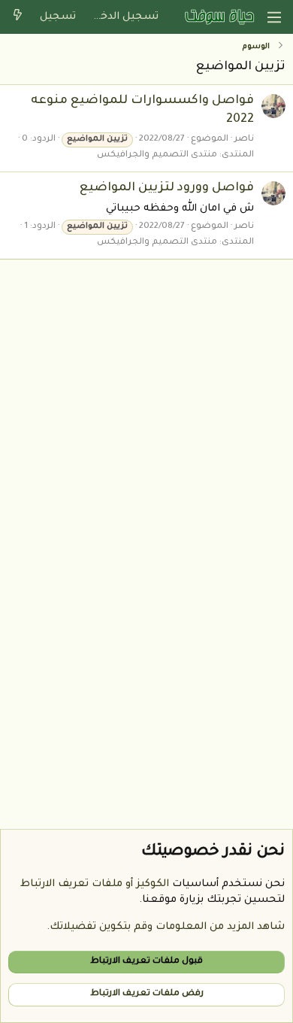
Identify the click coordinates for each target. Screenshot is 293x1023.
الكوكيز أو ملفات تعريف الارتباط (94, 884)
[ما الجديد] (17, 17)
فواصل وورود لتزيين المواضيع (167, 188)
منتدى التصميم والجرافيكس (157, 155)
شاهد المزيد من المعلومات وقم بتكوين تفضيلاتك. (166, 927)
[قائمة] (274, 17)
